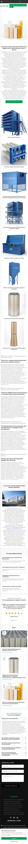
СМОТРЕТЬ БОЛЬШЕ (7, 652)
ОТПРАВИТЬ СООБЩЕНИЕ (10, 785)
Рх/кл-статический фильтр (14, 137)
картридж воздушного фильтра (14, 525)
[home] (4, 5)
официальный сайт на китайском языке (18, 6)
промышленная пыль (16, 528)
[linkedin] (17, 818)
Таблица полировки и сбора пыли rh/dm (14, 258)
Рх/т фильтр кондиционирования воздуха (14, 166)
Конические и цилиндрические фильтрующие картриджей (14, 349)
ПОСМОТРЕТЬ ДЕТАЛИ (14, 122)
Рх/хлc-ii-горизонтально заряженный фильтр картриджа (14, 288)
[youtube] (14, 818)
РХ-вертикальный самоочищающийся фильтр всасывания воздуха (14, 228)
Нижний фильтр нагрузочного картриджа (14, 318)
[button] (11, 620)
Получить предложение (14, 101)
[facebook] (11, 818)
